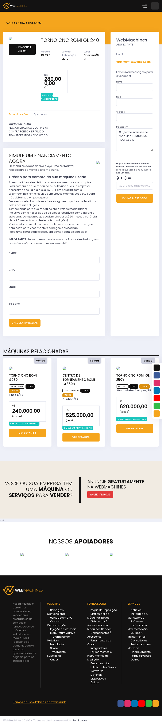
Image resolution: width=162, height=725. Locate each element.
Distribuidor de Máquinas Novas (98, 615)
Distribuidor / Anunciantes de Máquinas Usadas (99, 625)
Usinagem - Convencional (56, 612)
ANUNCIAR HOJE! (100, 494)
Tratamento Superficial (56, 654)
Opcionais (40, 114)
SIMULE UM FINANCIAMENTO (49, 97)
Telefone (14, 303)
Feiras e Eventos (140, 656)
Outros (54, 659)
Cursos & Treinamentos (137, 634)
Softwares (96, 671)
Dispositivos (98, 678)
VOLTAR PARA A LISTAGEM (23, 23)
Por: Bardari (80, 720)
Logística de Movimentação (137, 627)
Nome (12, 253)
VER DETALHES (27, 433)
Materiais (96, 675)
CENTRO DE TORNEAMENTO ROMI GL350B (78, 379)
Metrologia (57, 644)
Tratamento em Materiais (139, 646)
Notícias (136, 610)
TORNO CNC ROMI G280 (23, 377)
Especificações (18, 114)
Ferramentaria (99, 663)
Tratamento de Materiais (58, 638)
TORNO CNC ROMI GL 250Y (133, 377)
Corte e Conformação (56, 623)
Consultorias (138, 640)
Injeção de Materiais (63, 629)
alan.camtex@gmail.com (133, 61)
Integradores (98, 648)
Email (12, 287)
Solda (54, 648)
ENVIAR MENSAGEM (134, 198)
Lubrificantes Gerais (103, 667)
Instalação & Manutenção (138, 615)
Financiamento (140, 652)
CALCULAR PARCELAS (25, 323)
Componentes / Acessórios (99, 634)
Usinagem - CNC (61, 617)
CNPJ (12, 269)
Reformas (136, 621)
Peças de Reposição (103, 610)
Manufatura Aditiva (62, 633)
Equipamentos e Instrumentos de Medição (99, 655)
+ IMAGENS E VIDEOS (23, 49)
